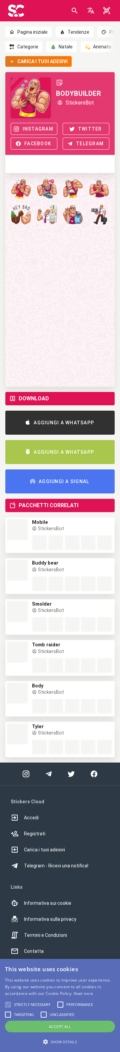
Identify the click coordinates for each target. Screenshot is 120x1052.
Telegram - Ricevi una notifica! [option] (56, 865)
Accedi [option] (31, 817)
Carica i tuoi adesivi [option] (44, 849)
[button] (91, 11)
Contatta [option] (34, 951)
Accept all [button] (60, 1026)
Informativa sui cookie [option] (47, 903)
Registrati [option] (34, 833)
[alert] (60, 1005)
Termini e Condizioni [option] (45, 935)
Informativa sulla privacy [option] (50, 919)
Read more (83, 993)
